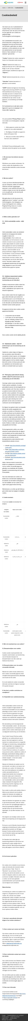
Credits (4, 1015)
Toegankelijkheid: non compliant (15, 1015)
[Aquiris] (8, 2)
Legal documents (15, 1017)
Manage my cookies (7, 1019)
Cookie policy (5, 1017)
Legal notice (5, 1018)
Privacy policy (13, 1018)
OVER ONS (10, 7)
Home (4, 7)
